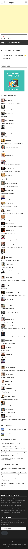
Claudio (3, 443)
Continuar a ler (5, 58)
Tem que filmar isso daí (7, 130)
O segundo (3, 357)
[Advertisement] (14, 19)
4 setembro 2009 (5, 53)
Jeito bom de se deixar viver (8, 364)
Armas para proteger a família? (9, 240)
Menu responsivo (26, 2)
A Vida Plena (4, 288)
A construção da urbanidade (8, 38)
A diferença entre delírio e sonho (9, 399)
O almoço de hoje (5, 384)
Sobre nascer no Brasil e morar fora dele (11, 103)
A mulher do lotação (6, 302)
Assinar (4, 533)
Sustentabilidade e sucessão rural (9, 158)
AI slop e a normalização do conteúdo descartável (13, 337)
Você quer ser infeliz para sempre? (9, 406)
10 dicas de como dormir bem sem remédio (12, 213)
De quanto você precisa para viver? (9, 186)
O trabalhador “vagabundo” (8, 343)
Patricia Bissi (4, 458)
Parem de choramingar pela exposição (11, 273)
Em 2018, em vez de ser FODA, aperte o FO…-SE (13, 226)
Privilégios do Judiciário (7, 110)
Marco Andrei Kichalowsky (18, 53)
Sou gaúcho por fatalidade (7, 308)
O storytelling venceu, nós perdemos (10, 171)
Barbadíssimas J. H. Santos (14, 443)
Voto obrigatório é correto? (8, 412)
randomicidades (7, 2)
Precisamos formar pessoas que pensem (11, 247)
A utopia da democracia (7, 267)
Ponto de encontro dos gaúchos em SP (15, 453)
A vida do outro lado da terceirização (10, 260)
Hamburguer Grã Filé (11, 446)
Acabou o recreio (5, 136)
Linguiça (3, 315)
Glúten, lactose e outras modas (9, 206)
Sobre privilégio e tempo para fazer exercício (12, 322)
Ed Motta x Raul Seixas (6, 200)
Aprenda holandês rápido (10, 50)
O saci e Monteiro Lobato (7, 193)
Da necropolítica (5, 350)
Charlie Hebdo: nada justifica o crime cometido (13, 370)
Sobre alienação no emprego (8, 253)
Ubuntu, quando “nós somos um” (9, 233)
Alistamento (4, 116)
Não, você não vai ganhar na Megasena (11, 164)
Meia (12, 455)
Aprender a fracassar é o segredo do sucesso (12, 143)
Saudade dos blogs (5, 220)
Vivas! (9, 433)
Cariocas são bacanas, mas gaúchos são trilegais (13, 295)
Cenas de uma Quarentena (7, 123)
